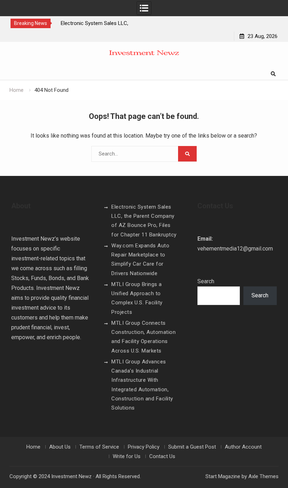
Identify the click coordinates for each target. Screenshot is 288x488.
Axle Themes (263, 476)
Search (205, 281)
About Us (60, 447)
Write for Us (126, 456)
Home (33, 447)
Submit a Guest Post (192, 447)
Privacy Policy (143, 447)
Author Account (243, 447)
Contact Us (162, 456)
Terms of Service (99, 447)
